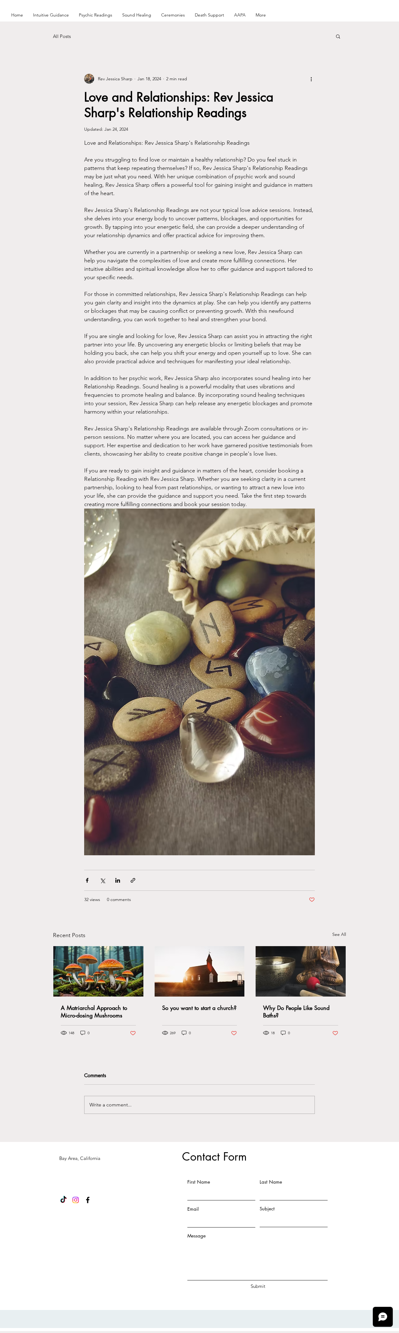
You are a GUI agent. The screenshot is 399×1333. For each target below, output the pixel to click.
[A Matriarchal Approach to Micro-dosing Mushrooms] (98, 971)
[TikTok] (63, 1200)
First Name (198, 1182)
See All (339, 934)
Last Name (271, 1182)
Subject (267, 1208)
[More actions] (311, 78)
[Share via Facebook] (87, 880)
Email (193, 1209)
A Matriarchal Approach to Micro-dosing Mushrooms (94, 1011)
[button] (338, 36)
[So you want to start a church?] (200, 971)
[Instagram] (75, 1200)
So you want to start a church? (199, 1007)
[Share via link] (133, 880)
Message (196, 1235)
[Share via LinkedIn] (118, 880)
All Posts (62, 36)
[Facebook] (88, 1200)
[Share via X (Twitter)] (102, 880)
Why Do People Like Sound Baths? (296, 1011)
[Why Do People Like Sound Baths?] (301, 971)
